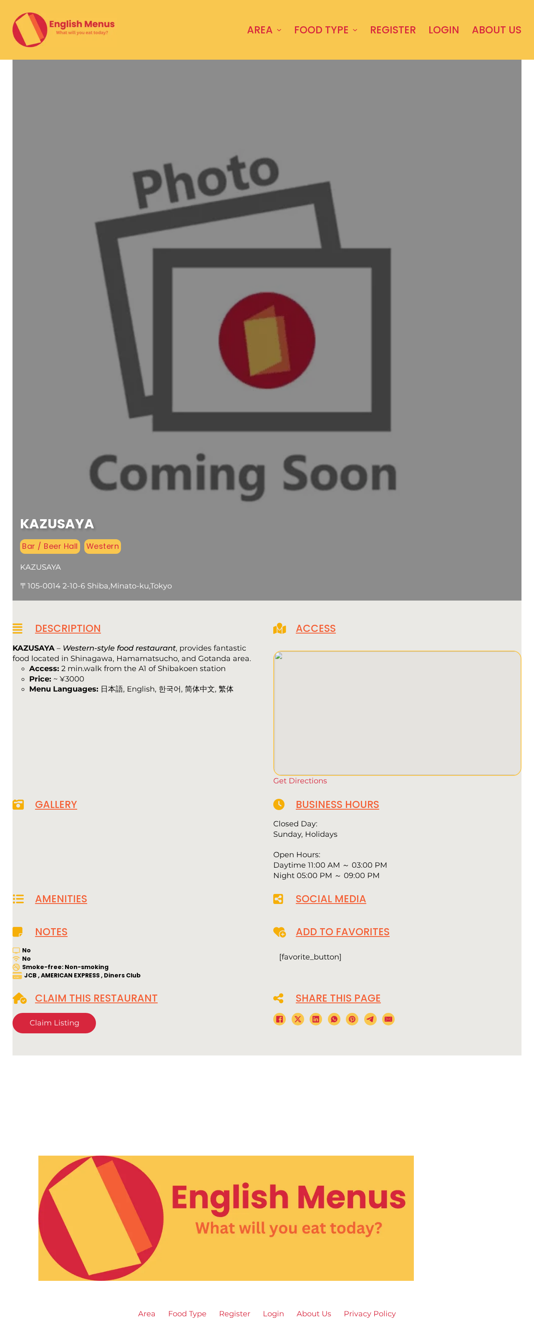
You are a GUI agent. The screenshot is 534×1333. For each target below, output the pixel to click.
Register (393, 30)
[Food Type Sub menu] (355, 30)
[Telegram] (370, 1019)
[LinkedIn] (316, 1019)
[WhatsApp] (334, 1019)
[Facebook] (279, 1019)
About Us (496, 30)
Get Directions (300, 780)
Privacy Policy (370, 1313)
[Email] (388, 1019)
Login (443, 30)
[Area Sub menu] (279, 30)
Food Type (321, 30)
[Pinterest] (352, 1019)
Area (260, 30)
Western (102, 546)
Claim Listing (54, 1023)
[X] (298, 1019)
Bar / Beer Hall (50, 546)
